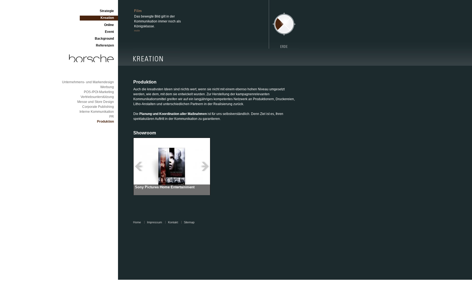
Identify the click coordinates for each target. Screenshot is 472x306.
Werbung (107, 87)
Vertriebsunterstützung (97, 97)
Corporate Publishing (98, 107)
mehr (137, 30)
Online (109, 25)
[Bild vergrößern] (172, 166)
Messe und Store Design (95, 102)
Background (104, 39)
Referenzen (105, 45)
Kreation (107, 18)
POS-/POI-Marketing (99, 92)
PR (111, 117)
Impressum (154, 222)
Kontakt (173, 222)
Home (137, 222)
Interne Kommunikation (96, 112)
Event (109, 32)
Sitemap (189, 222)
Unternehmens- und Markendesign (88, 82)
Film (138, 11)
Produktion (105, 121)
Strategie (107, 11)
